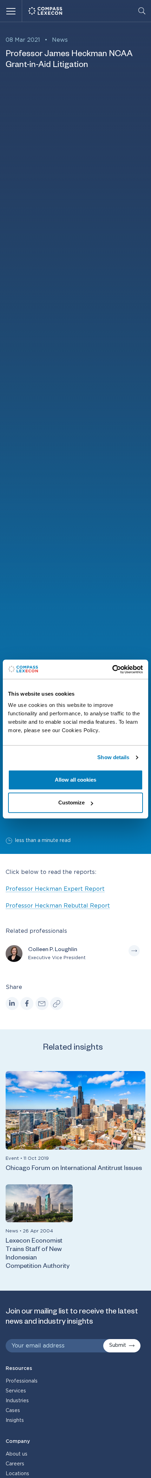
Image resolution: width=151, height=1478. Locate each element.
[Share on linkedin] (12, 1003)
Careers (15, 1464)
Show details (113, 757)
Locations (17, 1473)
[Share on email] (41, 1003)
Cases (13, 1410)
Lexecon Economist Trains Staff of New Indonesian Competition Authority (38, 1254)
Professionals (22, 1381)
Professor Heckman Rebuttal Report (58, 906)
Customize (71, 802)
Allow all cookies (75, 780)
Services (16, 1391)
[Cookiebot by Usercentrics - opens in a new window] (112, 669)
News (60, 40)
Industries (17, 1400)
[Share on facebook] (26, 1003)
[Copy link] (56, 1003)
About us (16, 1454)
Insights (15, 1420)
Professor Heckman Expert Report (55, 889)
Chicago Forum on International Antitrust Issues (74, 1168)
